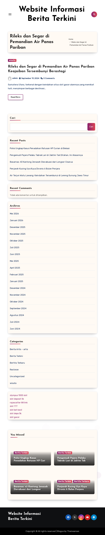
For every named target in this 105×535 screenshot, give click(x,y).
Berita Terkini (16, 356)
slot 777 (13, 406)
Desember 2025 (17, 227)
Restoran (14, 369)
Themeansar (73, 531)
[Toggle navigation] (10, 14)
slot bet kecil (16, 410)
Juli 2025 (14, 247)
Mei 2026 (14, 213)
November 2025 (17, 234)
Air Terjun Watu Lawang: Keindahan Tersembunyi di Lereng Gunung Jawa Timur (49, 175)
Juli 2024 (14, 322)
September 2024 (18, 308)
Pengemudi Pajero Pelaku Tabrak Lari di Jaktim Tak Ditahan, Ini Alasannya (46, 155)
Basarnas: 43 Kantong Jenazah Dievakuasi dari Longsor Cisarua (41, 162)
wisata (12, 60)
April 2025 (15, 268)
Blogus (60, 531)
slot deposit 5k (17, 399)
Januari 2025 (16, 281)
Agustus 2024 (17, 315)
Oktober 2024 (16, 301)
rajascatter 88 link (19, 402)
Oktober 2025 (16, 241)
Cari (12, 118)
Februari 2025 (17, 274)
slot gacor (14, 417)
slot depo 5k (15, 413)
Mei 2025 (14, 261)
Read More (15, 97)
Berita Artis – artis (19, 349)
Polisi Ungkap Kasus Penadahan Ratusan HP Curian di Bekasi (40, 148)
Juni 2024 (15, 329)
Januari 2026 (16, 220)
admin (15, 78)
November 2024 (18, 295)
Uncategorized (17, 376)
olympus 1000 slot (18, 395)
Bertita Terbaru (17, 363)
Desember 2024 (17, 288)
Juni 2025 (15, 254)
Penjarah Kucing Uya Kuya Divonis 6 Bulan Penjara (35, 168)
